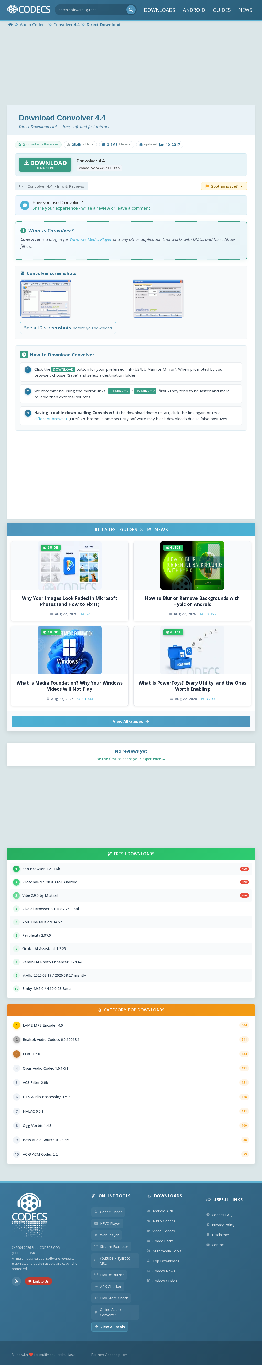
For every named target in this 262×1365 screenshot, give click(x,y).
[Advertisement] (131, 67)
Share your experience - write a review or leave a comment (91, 208)
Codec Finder (111, 1212)
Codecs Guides (164, 1280)
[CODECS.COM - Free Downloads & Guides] (30, 1216)
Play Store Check (114, 1298)
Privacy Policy (223, 1224)
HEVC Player (110, 1223)
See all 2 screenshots (68, 328)
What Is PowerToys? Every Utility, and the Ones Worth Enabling (192, 686)
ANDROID (194, 9)
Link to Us (41, 1281)
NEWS (245, 9)
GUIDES (222, 9)
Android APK (162, 1211)
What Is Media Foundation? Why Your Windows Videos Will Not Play (70, 686)
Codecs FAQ (222, 1214)
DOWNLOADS (159, 9)
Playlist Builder (112, 1275)
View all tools (112, 1326)
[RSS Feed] (16, 1281)
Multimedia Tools (166, 1251)
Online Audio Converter (110, 1312)
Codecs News (163, 1270)
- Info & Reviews (55, 186)
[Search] (131, 9)
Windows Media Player (91, 239)
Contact (218, 1244)
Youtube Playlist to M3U (115, 1261)
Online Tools (115, 1196)
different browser (51, 418)
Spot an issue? (227, 186)
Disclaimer (220, 1234)
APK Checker (110, 1286)
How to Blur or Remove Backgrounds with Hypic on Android (192, 601)
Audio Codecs (163, 1221)
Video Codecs (163, 1231)
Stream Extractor (114, 1246)
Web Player (109, 1235)
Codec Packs (163, 1241)
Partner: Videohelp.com (109, 1354)
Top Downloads (165, 1261)
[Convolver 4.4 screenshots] (45, 298)
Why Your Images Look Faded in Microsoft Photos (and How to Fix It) (69, 601)
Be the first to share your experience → (131, 758)
